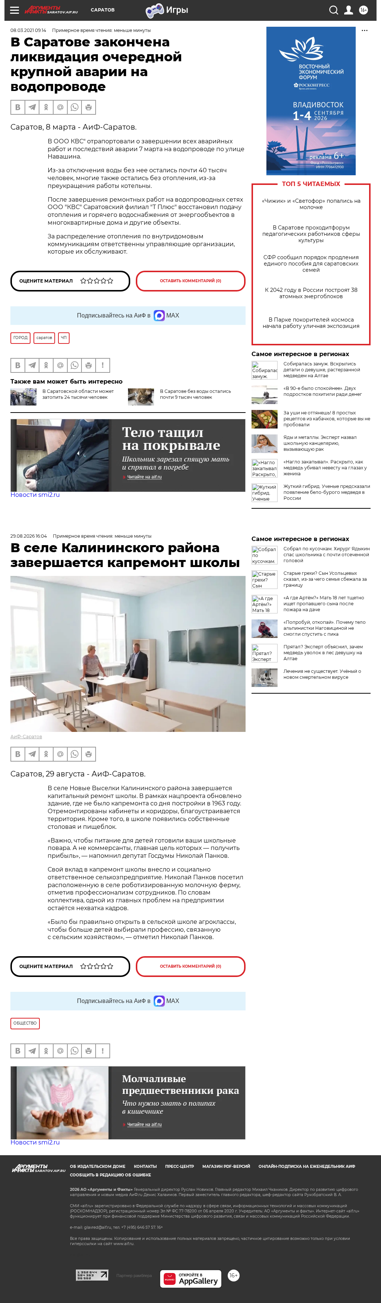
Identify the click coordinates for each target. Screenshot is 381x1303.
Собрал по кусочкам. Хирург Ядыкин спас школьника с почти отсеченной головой (327, 554)
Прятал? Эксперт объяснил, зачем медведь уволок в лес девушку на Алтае (323, 652)
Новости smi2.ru (35, 494)
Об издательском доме (97, 1166)
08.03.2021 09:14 (28, 30)
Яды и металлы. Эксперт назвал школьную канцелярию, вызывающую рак (320, 443)
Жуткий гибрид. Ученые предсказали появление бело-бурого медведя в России (327, 492)
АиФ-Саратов (26, 736)
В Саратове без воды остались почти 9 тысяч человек (195, 394)
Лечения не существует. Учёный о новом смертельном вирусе (322, 674)
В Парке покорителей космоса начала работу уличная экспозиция (311, 323)
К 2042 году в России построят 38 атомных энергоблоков (311, 293)
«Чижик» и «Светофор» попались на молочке (311, 204)
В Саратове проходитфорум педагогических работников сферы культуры (311, 234)
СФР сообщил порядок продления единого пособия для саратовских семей (311, 263)
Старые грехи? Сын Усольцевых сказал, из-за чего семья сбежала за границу (325, 579)
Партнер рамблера (134, 1275)
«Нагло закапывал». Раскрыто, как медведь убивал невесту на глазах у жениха (325, 467)
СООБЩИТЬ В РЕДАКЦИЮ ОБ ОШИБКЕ (110, 1175)
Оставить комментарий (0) (190, 280)
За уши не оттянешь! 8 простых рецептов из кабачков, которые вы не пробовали (327, 418)
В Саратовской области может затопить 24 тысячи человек (78, 394)
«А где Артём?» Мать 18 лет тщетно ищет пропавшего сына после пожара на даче (324, 603)
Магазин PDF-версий (226, 1166)
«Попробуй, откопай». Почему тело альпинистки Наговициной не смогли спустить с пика (325, 628)
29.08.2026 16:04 (28, 536)
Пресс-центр (179, 1166)
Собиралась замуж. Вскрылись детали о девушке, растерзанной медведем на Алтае (322, 369)
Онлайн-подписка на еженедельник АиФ (307, 1166)
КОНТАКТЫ (145, 1166)
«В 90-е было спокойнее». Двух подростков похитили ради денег (323, 391)
